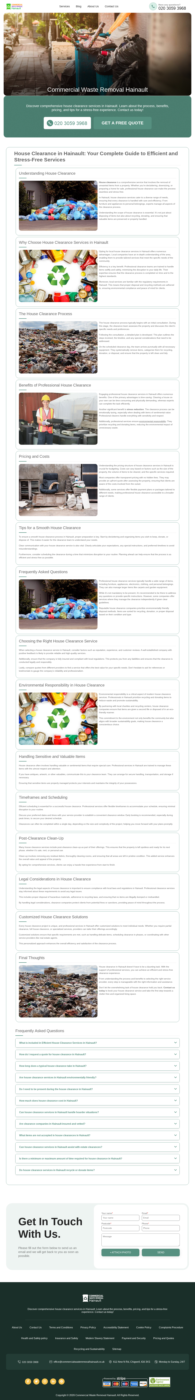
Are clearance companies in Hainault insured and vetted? (52, 1124)
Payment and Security (134, 1338)
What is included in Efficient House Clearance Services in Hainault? (58, 1043)
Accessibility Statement (116, 1327)
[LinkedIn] (53, 1381)
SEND (160, 1252)
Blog (78, 6)
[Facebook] (28, 1381)
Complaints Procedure (171, 1327)
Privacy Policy (88, 1327)
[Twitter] (36, 1381)
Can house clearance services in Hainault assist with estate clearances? (60, 1147)
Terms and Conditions (61, 1327)
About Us (93, 6)
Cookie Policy (143, 1327)
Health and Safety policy (34, 1338)
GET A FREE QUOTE (123, 123)
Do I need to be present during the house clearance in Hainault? (56, 1089)
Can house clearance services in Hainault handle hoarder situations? (59, 1112)
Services (64, 6)
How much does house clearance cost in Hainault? (48, 1100)
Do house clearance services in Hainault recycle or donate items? (57, 1170)
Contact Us (111, 6)
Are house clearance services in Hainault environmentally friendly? (57, 1077)
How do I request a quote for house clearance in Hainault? (52, 1054)
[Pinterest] (61, 1381)
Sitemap (116, 1349)
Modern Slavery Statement (100, 1338)
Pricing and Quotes (163, 1338)
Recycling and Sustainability (89, 1349)
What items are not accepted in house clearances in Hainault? (54, 1135)
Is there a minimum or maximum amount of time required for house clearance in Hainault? (70, 1158)
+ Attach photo (120, 1252)
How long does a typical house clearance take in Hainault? (53, 1066)
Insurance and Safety (66, 1338)
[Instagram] (45, 1381)
